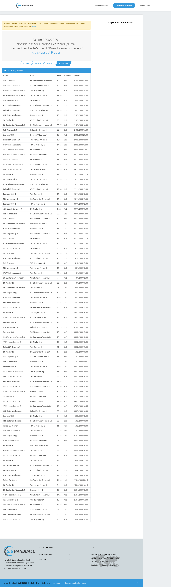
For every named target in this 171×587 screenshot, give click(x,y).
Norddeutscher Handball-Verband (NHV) (45, 44)
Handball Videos (101, 5)
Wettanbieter (145, 5)
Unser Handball (45, 554)
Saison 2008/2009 (45, 40)
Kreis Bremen (59, 48)
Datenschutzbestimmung (75, 583)
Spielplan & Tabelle (126, 5)
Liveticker (42, 559)
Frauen (76, 48)
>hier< (34, 26)
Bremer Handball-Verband (28, 48)
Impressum (56, 583)
